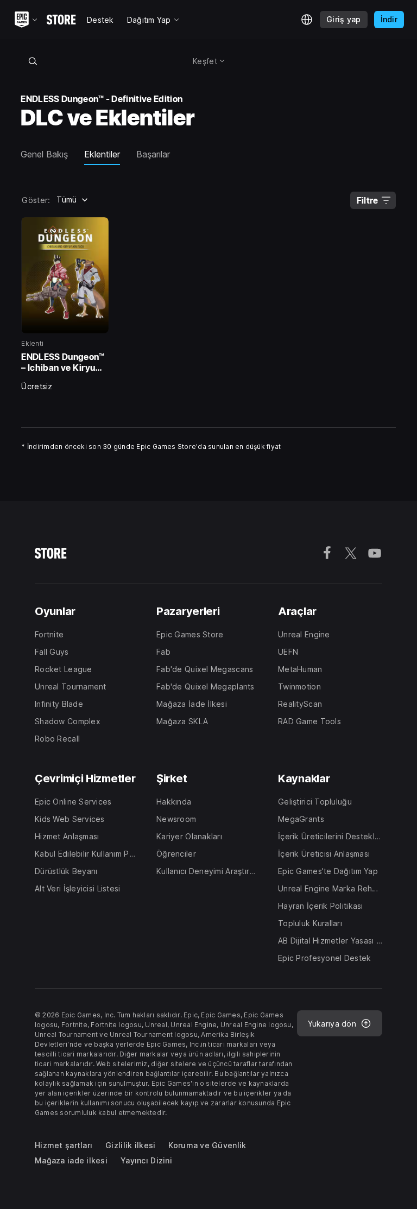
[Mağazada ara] (33, 61)
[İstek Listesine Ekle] (97, 229)
